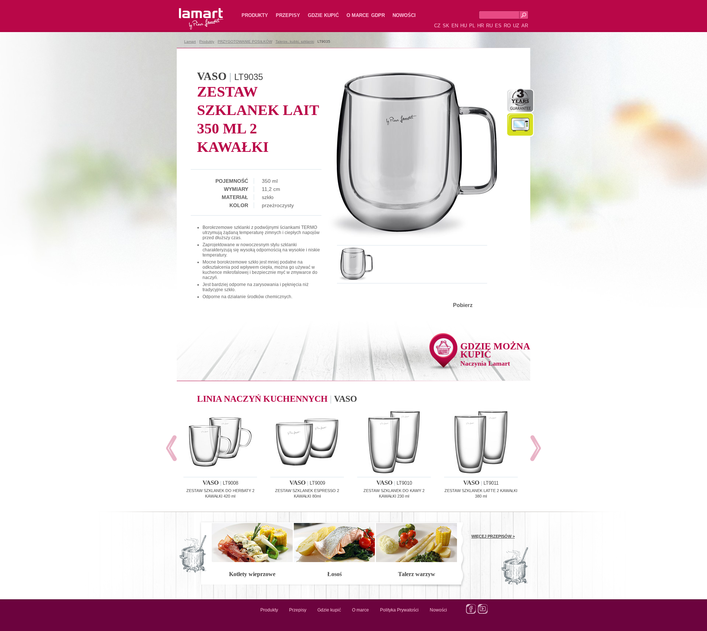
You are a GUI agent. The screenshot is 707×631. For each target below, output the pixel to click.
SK (446, 25)
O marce (358, 15)
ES (498, 25)
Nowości (404, 15)
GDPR (378, 15)
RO (507, 25)
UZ (516, 25)
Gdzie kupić (323, 15)
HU (463, 25)
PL (472, 25)
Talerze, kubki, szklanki (294, 41)
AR (524, 25)
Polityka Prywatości (399, 610)
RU (489, 25)
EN (454, 25)
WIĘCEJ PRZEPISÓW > (493, 536)
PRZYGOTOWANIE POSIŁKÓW (245, 41)
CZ (437, 25)
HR (480, 25)
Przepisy (288, 15)
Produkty (255, 15)
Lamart (193, 12)
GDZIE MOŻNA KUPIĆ (495, 354)
